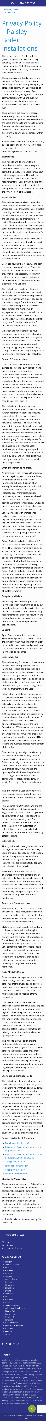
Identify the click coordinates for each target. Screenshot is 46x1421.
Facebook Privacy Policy (16, 1165)
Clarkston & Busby (12, 1305)
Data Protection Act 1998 (17, 1143)
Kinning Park (10, 1311)
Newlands (9, 1328)
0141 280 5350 (27, 3)
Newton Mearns (12, 1322)
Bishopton (9, 1288)
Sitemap (10, 1245)
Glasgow (8, 1262)
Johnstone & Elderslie (14, 1325)
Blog (8, 1242)
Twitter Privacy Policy (15, 1161)
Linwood (8, 1273)
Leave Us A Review (14, 1248)
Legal (26, 1418)
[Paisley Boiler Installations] (13, 11)
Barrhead (9, 1270)
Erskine (8, 1291)
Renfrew (8, 1331)
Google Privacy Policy (15, 1169)
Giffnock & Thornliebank (15, 1308)
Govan (7, 1334)
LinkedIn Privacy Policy (16, 1173)
